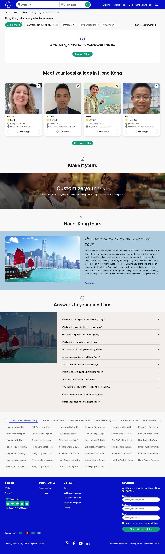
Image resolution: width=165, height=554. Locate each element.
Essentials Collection (72, 498)
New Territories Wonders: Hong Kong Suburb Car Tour (149, 440)
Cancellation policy (152, 543)
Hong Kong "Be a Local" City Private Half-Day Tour (43, 453)
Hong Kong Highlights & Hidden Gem (16, 440)
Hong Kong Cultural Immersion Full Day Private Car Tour (123, 427)
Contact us (9, 493)
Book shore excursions (140, 4)
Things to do (119, 4)
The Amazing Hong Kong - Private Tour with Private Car (96, 433)
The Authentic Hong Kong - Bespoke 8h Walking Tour (43, 440)
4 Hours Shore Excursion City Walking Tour (43, 460)
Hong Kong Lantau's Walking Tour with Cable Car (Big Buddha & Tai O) (16, 460)
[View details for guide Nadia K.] (23, 109)
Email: (124, 514)
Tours (15, 12)
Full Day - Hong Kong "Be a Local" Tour (43, 427)
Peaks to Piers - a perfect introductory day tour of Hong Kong (96, 427)
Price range (108, 24)
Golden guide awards (72, 493)
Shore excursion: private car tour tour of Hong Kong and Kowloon (16, 433)
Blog (66, 488)
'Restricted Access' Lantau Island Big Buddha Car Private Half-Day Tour (70, 433)
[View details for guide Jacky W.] (62, 109)
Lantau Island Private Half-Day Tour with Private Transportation (96, 440)
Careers (67, 507)
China (24, 12)
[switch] (42, 24)
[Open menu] (156, 4)
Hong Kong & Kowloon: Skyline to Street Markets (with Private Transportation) (149, 460)
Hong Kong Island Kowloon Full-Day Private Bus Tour (123, 446)
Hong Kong (36, 12)
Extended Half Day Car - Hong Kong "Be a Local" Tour (70, 440)
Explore (106, 4)
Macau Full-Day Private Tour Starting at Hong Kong (149, 427)
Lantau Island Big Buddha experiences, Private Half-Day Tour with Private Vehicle (70, 466)
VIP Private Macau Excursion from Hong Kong (16, 466)
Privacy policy (136, 543)
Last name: (126, 505)
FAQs (7, 488)
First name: (126, 496)
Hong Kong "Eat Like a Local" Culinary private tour (43, 466)
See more (89, 283)
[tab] (23, 420)
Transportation (88, 24)
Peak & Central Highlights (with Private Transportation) (149, 433)
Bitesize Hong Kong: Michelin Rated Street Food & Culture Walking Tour (96, 460)
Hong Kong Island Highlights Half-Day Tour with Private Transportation (16, 453)
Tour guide (43, 493)
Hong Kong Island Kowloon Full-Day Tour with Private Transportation (16, 427)
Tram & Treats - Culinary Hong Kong (123, 433)
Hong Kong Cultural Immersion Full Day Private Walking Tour (70, 427)
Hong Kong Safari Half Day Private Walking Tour (43, 446)
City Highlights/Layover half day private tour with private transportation (96, 466)
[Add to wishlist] (38, 86)
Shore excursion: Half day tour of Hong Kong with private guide (123, 453)
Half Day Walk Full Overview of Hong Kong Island (123, 460)
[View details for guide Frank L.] (141, 109)
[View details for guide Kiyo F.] (102, 109)
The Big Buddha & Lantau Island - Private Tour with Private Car (123, 440)
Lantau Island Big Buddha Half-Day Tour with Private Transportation (43, 433)
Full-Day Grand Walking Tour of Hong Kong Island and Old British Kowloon (96, 453)
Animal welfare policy (72, 502)
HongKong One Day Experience (70, 460)
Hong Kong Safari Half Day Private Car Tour (16, 446)
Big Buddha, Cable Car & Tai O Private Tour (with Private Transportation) (96, 446)
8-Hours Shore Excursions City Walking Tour (70, 446)
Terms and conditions (119, 543)
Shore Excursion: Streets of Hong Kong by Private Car (70, 453)
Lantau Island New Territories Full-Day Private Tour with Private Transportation (149, 453)
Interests (68, 24)
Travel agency (45, 488)
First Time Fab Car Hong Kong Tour (149, 446)
